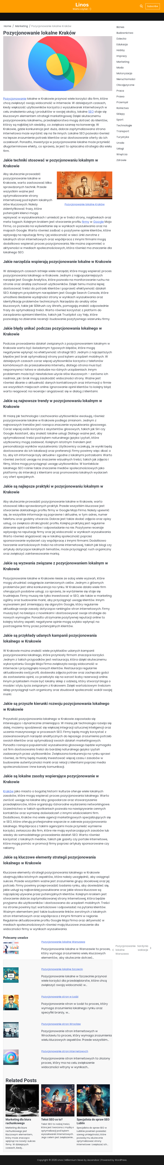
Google (98, 222)
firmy (85, 222)
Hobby (120, 50)
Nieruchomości (125, 79)
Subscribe (152, 6)
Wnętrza (121, 154)
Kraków (8, 791)
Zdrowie (121, 160)
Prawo (120, 96)
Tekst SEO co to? (52, 1119)
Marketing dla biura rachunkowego (18, 1121)
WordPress (121, 1160)
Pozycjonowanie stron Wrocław (61, 1024)
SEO (91, 112)
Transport (122, 131)
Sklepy (120, 114)
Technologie (124, 125)
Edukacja (122, 44)
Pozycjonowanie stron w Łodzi (59, 997)
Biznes (120, 27)
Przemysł (122, 102)
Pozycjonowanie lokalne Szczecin (62, 969)
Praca (120, 91)
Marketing (122, 62)
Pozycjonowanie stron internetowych (64, 1051)
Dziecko (121, 38)
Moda (119, 67)
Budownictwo (124, 33)
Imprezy (121, 56)
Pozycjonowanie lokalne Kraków (85, 204)
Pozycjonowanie (14, 99)
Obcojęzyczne (125, 85)
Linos (82, 5)
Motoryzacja (124, 73)
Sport (119, 119)
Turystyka (122, 137)
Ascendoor (93, 1160)
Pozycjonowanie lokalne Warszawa (63, 942)
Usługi (120, 148)
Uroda (120, 143)
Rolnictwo (122, 108)
